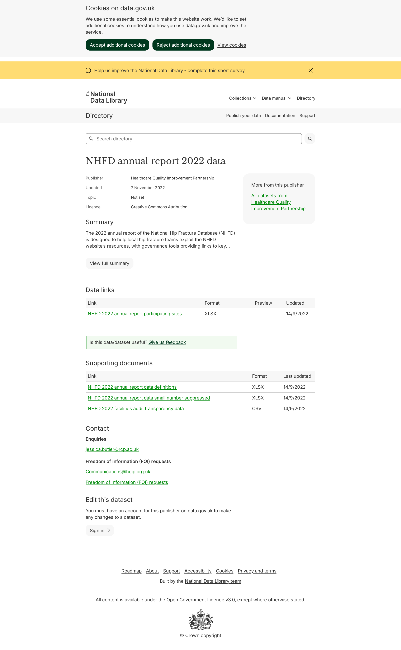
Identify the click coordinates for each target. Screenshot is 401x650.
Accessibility (198, 571)
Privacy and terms (257, 571)
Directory (306, 98)
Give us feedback (167, 342)
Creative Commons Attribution (159, 207)
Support (307, 115)
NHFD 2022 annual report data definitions (132, 387)
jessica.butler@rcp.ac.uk (112, 449)
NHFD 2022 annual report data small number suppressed (149, 398)
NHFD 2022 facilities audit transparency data (136, 408)
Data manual (274, 98)
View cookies (231, 45)
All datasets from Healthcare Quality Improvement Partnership (278, 202)
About (152, 571)
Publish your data (243, 115)
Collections (240, 98)
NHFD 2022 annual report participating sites (135, 313)
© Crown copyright (200, 635)
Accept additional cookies (117, 45)
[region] (200, 308)
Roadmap (132, 571)
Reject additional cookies (183, 45)
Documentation (280, 115)
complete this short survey (216, 70)
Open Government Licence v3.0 (200, 599)
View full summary (109, 263)
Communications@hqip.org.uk (118, 471)
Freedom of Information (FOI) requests (127, 482)
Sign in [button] (98, 530)
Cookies (224, 571)
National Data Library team (213, 581)
